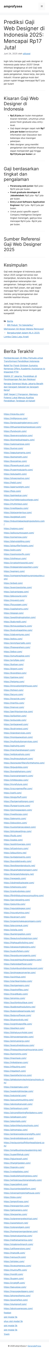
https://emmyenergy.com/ (17, 1041)
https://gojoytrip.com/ (14, 904)
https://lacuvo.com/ (13, 694)
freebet (7, 1312)
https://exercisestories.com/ (18, 587)
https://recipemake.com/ (16, 1087)
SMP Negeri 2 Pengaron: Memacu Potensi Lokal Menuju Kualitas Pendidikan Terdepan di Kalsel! (21, 397)
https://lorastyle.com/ (14, 698)
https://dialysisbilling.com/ (17, 541)
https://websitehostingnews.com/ (21, 1176)
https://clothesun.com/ (15, 558)
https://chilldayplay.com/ (16, 780)
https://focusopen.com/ (15, 604)
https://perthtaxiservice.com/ (18, 711)
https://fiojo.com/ (12, 491)
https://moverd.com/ (14, 600)
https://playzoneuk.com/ (16, 925)
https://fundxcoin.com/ (15, 431)
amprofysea (13, 6)
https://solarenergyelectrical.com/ (21, 1218)
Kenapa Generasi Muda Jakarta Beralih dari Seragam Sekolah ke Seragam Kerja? (23, 386)
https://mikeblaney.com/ (16, 1062)
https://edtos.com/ (13, 638)
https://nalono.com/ (13, 528)
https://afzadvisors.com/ (16, 848)
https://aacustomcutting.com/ (19, 1100)
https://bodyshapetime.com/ (18, 630)
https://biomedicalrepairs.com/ (19, 440)
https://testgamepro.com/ (17, 985)
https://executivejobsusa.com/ (19, 1045)
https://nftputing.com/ (15, 1066)
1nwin (7, 1334)
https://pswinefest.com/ (16, 1300)
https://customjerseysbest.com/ (20, 827)
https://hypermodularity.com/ (18, 469)
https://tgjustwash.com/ (16, 1158)
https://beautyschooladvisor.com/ (21, 938)
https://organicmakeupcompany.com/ (22, 921)
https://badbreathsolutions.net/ (19, 1007)
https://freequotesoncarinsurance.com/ (23, 1049)
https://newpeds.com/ (15, 878)
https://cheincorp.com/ (15, 887)
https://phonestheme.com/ (17, 1295)
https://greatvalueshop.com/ (18, 1235)
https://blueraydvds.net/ (16, 1019)
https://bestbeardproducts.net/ (19, 865)
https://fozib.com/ (13, 835)
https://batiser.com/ (14, 664)
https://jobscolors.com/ (15, 823)
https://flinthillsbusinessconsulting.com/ (24, 895)
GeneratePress (34, 1346)
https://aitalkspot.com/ (15, 1117)
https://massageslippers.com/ (19, 1291)
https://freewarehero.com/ (17, 647)
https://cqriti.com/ (13, 793)
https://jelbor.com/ (13, 651)
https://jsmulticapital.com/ (17, 656)
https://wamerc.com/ (14, 571)
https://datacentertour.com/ (18, 512)
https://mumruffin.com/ (15, 1270)
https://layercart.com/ (15, 917)
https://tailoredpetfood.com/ (18, 964)
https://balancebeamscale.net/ (19, 1011)
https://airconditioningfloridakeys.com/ (23, 1112)
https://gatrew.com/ (14, 677)
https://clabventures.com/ (17, 634)
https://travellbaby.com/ (16, 994)
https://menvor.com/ (14, 707)
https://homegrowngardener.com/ (21, 1231)
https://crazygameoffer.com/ (18, 788)
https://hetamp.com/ (14, 681)
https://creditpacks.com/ (16, 508)
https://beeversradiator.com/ (18, 435)
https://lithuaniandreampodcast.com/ (22, 427)
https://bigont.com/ (13, 668)
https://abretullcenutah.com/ (18, 1104)
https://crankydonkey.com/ (17, 891)
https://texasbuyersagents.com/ (20, 955)
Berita (10, 321)
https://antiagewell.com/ (16, 724)
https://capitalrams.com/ (16, 609)
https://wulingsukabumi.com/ (18, 758)
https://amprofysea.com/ (16, 1201)
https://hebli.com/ (13, 482)
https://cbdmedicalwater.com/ (19, 882)
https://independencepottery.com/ (21, 567)
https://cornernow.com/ (15, 537)
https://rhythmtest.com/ (16, 504)
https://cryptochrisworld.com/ (18, 562)
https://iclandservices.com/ (17, 733)
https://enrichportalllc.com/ (17, 643)
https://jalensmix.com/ (15, 818)
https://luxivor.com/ (13, 448)
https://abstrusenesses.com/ (18, 1308)
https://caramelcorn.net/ (16, 1223)
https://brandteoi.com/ (15, 673)
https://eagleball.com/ (15, 517)
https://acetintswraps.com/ (17, 844)
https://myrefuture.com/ (16, 784)
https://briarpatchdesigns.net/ (19, 874)
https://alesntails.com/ (15, 1121)
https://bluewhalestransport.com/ (21, 870)
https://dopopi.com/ (14, 613)
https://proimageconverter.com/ (20, 972)
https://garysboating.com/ (17, 900)
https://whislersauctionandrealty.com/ (23, 1180)
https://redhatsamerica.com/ (18, 1240)
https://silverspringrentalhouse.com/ (22, 1193)
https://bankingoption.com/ (17, 934)
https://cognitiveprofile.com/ (18, 1024)
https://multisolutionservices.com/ (21, 741)
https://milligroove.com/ (16, 418)
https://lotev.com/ (12, 1197)
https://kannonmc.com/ (15, 1054)
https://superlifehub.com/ (16, 1154)
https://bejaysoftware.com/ (17, 1015)
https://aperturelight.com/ (17, 487)
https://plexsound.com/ (15, 596)
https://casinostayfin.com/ (17, 554)
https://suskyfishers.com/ (16, 951)
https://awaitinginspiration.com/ (20, 617)
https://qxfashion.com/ (15, 716)
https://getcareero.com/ (16, 1210)
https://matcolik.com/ (14, 1253)
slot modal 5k (10, 1317)
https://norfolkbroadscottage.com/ (21, 499)
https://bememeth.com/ (16, 457)
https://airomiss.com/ (14, 998)
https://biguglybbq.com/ (16, 767)
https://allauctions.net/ (15, 852)
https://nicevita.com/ (14, 414)
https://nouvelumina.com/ (17, 912)
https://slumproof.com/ (15, 1304)
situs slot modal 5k (13, 1321)
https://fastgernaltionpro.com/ (19, 801)
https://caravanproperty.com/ (18, 775)
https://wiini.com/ (12, 550)
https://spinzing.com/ (14, 745)
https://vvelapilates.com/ (16, 1171)
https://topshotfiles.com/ (16, 989)
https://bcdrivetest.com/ (16, 728)
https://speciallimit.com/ (16, 1184)
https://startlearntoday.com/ (18, 981)
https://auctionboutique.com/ (18, 1002)
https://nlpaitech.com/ (15, 1071)
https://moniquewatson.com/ (18, 737)
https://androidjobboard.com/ (19, 1138)
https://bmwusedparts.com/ (18, 626)
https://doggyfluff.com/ (15, 797)
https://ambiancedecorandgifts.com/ (22, 1134)
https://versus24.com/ (15, 1257)
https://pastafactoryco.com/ (18, 1075)
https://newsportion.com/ (16, 1206)
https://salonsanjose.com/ (17, 444)
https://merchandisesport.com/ (19, 750)
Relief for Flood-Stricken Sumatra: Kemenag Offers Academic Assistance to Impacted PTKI (24, 368)
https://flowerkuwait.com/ (17, 465)
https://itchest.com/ (13, 690)
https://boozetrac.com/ (15, 461)
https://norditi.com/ (13, 1274)
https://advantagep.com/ (16, 591)
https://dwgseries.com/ (15, 1214)
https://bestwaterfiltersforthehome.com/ (24, 763)
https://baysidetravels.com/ (18, 861)
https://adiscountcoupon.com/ (19, 533)
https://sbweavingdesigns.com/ (20, 947)
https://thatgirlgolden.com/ (17, 1163)
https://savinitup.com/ (15, 977)
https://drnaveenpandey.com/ (19, 1036)
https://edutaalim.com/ (15, 474)
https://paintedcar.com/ (15, 495)
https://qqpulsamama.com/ (17, 452)
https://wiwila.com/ (13, 929)
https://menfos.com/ (14, 703)
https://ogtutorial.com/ (15, 1095)
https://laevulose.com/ (15, 1287)
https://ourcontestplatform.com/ (20, 1188)
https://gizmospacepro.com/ (18, 810)
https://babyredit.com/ (15, 621)
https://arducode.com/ (15, 720)
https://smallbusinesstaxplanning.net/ (23, 1150)
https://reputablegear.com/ (17, 908)
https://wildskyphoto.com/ (17, 754)
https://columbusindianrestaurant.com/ (23, 968)
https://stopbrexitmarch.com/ (18, 1244)
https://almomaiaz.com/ (16, 1129)
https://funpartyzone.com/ (17, 805)
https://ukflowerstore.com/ (17, 1248)
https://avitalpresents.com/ (17, 857)
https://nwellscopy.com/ (16, 814)
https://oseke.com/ (13, 840)
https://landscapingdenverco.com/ (21, 422)
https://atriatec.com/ (14, 1261)
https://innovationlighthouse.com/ (21, 686)
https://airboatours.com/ (16, 1108)
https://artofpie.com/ (14, 660)
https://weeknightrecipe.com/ (18, 1091)
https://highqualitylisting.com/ (19, 942)
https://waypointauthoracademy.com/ (23, 959)
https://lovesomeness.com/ (17, 1265)
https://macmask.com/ (15, 1058)
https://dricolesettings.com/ (18, 831)
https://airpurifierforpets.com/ (19, 545)
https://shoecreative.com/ (17, 478)
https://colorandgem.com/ (17, 1227)
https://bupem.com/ (14, 1278)
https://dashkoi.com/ (14, 1028)
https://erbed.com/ (13, 583)
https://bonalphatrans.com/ (17, 771)
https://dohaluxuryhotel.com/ (18, 1032)
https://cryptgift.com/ (14, 1283)
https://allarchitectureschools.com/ (21, 1125)
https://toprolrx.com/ (14, 1167)
